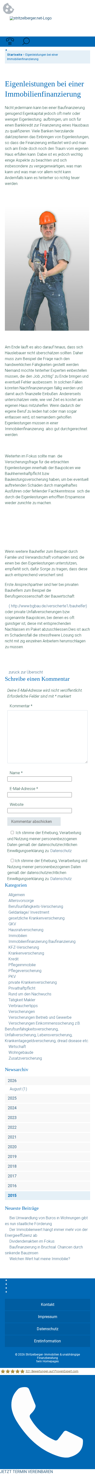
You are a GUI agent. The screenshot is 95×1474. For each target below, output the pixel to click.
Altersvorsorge (21, 900)
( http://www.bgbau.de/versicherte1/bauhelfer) (48, 606)
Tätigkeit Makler (22, 1000)
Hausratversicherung (26, 930)
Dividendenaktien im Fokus (32, 1241)
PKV (12, 976)
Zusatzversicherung (25, 1058)
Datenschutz (61, 850)
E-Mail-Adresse (24, 788)
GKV (12, 924)
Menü (85, 41)
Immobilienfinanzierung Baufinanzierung (42, 941)
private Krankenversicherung (33, 982)
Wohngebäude (21, 1052)
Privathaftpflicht (22, 988)
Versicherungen (22, 1011)
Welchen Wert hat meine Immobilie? (40, 1258)
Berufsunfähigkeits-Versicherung (36, 906)
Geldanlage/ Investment (29, 912)
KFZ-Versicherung (24, 947)
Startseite (14, 54)
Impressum (47, 1316)
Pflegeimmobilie (22, 965)
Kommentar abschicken (31, 821)
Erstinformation (47, 1341)
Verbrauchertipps (23, 1005)
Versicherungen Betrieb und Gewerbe (40, 1017)
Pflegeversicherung (25, 970)
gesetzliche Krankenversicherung (37, 918)
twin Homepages (47, 1361)
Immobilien (18, 935)
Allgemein (17, 894)
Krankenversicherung (26, 953)
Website (17, 804)
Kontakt (47, 1304)
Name (16, 773)
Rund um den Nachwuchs (30, 994)
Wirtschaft (17, 1046)
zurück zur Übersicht (26, 672)
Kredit (14, 959)
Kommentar (21, 706)
